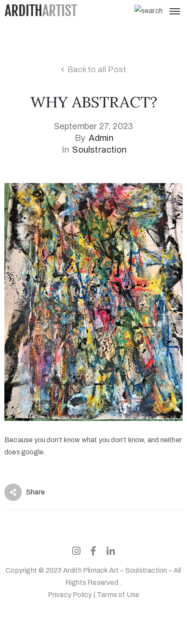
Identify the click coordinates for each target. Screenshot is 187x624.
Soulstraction (99, 149)
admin (101, 138)
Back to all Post (96, 69)
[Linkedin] (110, 551)
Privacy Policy (70, 594)
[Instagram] (76, 551)
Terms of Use (118, 594)
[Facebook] (93, 551)
